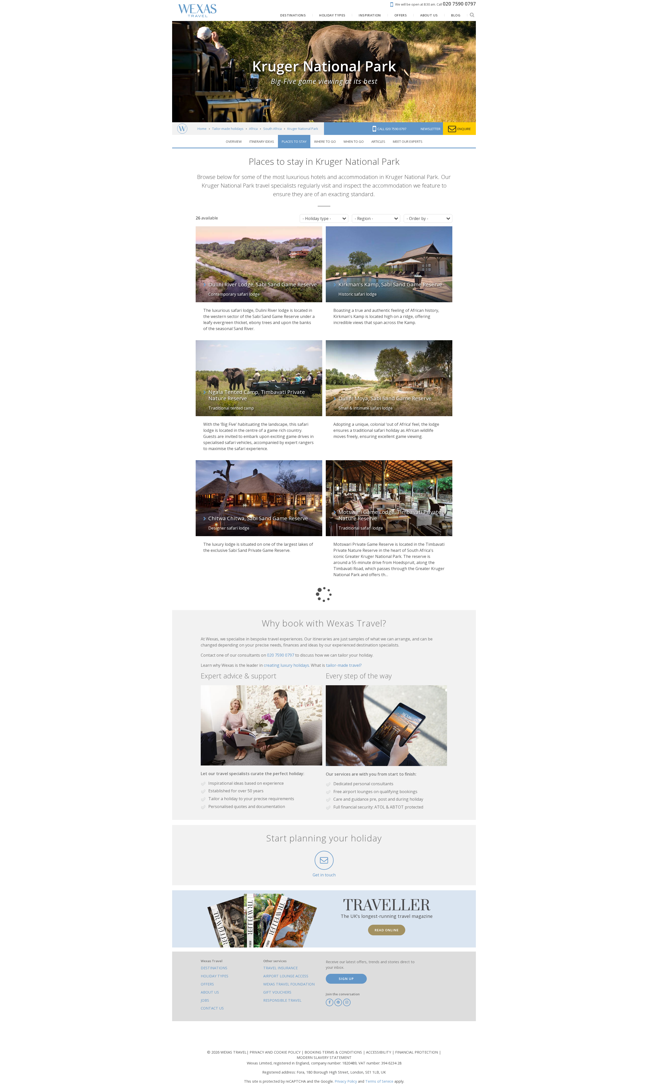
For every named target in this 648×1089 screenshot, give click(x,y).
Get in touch (324, 875)
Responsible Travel (282, 1000)
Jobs (205, 1000)
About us (210, 992)
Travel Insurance (280, 967)
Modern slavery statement (324, 1057)
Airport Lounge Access (285, 976)
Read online (387, 930)
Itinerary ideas (261, 141)
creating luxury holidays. (287, 665)
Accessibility (379, 1052)
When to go (353, 141)
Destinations (214, 967)
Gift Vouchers (277, 992)
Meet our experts (407, 141)
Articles (378, 141)
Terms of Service (379, 1081)
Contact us (212, 1008)
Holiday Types (214, 976)
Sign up (346, 978)
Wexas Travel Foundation (289, 984)
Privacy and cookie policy (275, 1052)
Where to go (325, 141)
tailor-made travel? (344, 665)
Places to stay (294, 141)
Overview (234, 141)
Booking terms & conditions (334, 1052)
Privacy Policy (346, 1081)
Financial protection (417, 1052)
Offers (207, 984)
